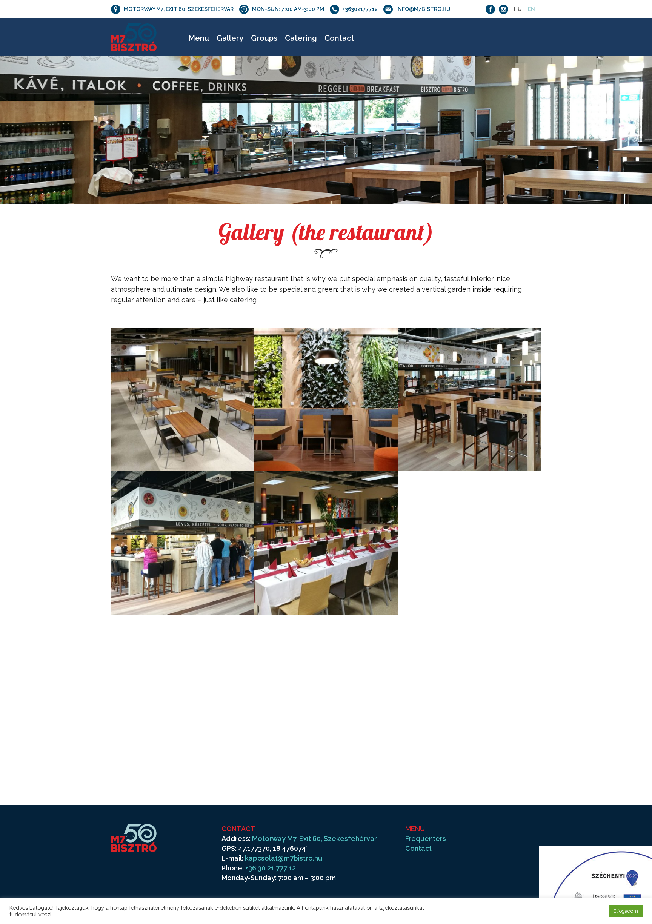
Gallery (230, 38)
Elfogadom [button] (625, 911)
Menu (198, 38)
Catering (301, 38)
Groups (264, 38)
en (531, 9)
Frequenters (425, 839)
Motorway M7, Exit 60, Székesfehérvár (314, 839)
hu (518, 9)
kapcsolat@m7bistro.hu (283, 858)
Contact (339, 38)
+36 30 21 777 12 (270, 868)
